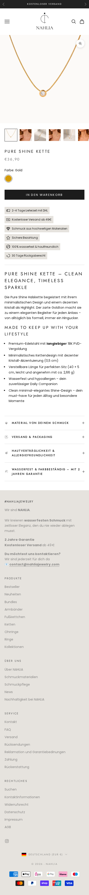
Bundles (11, 602)
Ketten (10, 624)
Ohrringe (11, 632)
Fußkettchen (15, 617)
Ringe (9, 639)
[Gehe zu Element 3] (40, 135)
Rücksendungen (17, 744)
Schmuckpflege (17, 684)
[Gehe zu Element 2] (25, 135)
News (9, 692)
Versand (11, 737)
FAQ (8, 729)
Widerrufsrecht (17, 804)
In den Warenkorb (44, 195)
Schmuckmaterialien (21, 677)
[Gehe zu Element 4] (54, 135)
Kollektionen (14, 647)
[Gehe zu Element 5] (69, 135)
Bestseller (12, 587)
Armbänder (14, 609)
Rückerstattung (17, 767)
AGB (8, 827)
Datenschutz (15, 812)
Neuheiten (13, 594)
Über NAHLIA (14, 669)
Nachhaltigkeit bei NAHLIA (24, 699)
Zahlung (11, 759)
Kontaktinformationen (22, 797)
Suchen (11, 789)
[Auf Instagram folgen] (7, 841)
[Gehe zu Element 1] (11, 135)
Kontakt (11, 722)
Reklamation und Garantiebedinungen (35, 752)
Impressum (14, 819)
